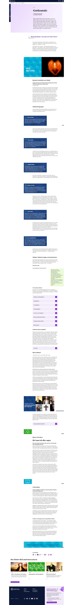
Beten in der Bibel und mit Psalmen (39, 317)
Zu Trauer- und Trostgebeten (38, 313)
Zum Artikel (35, 348)
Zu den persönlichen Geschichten (39, 423)
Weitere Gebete (36, 325)
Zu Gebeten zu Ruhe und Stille (39, 321)
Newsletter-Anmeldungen (51, 602)
